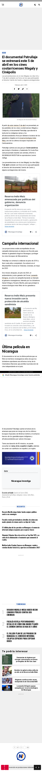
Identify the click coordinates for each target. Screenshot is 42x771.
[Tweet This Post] (18, 89)
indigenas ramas (22, 495)
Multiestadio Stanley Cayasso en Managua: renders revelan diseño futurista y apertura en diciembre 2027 (21, 546)
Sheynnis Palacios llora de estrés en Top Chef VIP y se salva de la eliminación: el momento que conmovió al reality (20, 537)
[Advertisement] (21, 29)
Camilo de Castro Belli (21, 493)
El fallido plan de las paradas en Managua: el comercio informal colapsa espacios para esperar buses (20, 528)
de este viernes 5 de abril (17, 125)
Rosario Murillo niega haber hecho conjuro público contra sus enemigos (19, 513)
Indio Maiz (31, 495)
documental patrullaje (9, 495)
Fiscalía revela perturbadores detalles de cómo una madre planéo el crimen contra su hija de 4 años (20, 521)
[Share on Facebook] (14, 89)
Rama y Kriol (6, 497)
